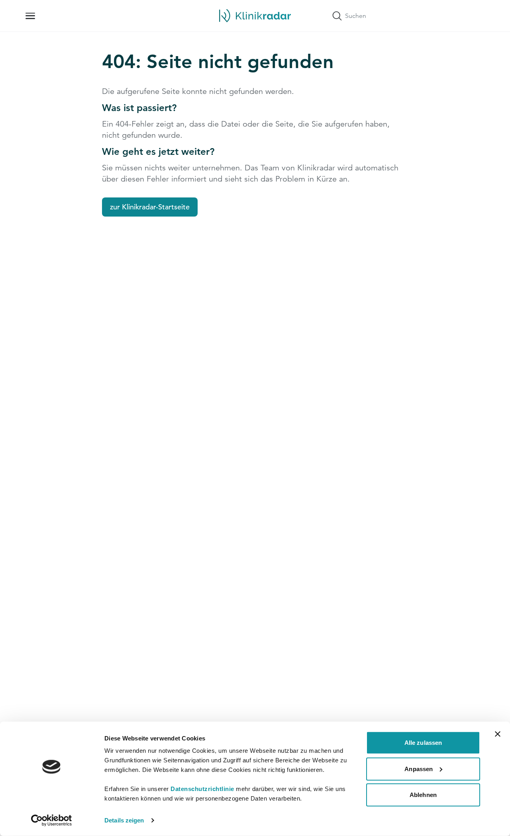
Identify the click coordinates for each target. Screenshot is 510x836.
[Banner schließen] (497, 734)
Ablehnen (423, 794)
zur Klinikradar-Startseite (150, 206)
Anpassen (418, 768)
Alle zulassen (423, 742)
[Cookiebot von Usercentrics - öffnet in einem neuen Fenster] (51, 820)
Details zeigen (124, 820)
